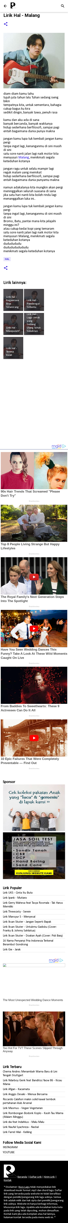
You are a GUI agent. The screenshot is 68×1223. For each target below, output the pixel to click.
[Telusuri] (62, 5)
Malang (23, 157)
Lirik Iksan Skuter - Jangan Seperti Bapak (27, 921)
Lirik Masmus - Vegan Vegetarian (23, 1108)
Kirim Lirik (49, 1177)
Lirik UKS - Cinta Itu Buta (17, 892)
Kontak (8, 1180)
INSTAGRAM (10, 1147)
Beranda (22, 1177)
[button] (5, 24)
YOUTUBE (9, 1152)
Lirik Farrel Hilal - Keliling (17, 1132)
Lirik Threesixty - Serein (17, 911)
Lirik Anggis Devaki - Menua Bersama (25, 1094)
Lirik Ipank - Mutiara (15, 897)
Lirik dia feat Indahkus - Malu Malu (23, 1122)
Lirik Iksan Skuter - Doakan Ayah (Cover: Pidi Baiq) (33, 935)
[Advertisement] (34, 403)
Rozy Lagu (24, 1187)
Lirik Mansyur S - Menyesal (19, 916)
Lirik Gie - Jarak (12, 949)
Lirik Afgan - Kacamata (16, 1089)
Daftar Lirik (35, 1177)
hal (7, 259)
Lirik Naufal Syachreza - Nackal (21, 1127)
